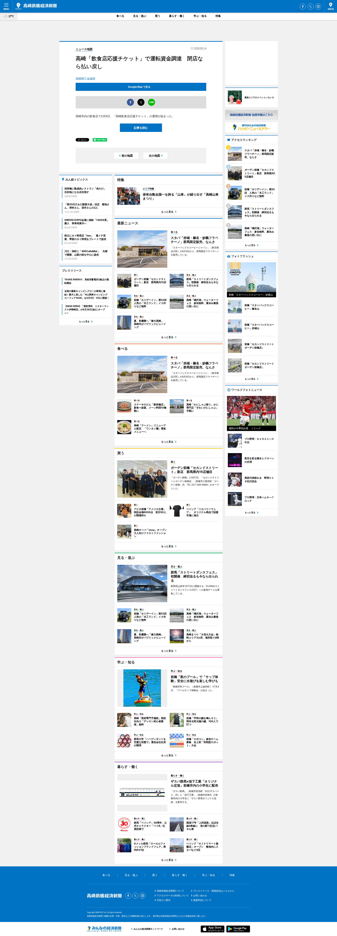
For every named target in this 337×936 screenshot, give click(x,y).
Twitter (310, 6)
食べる (120, 16)
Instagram (318, 6)
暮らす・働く (177, 16)
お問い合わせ (200, 895)
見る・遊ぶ (139, 16)
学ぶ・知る (200, 16)
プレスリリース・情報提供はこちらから (213, 890)
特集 (218, 16)
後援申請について (202, 900)
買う (157, 16)
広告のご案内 (163, 900)
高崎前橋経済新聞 (36, 6)
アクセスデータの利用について (173, 895)
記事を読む (141, 127)
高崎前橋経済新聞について (170, 890)
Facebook (303, 6)
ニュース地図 (84, 49)
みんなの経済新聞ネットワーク (104, 929)
